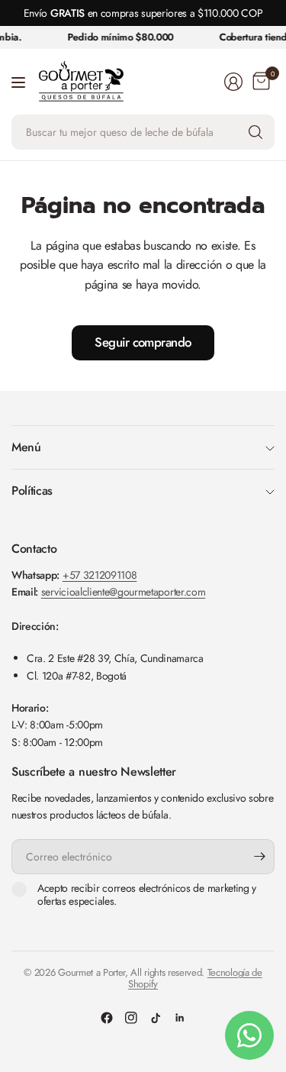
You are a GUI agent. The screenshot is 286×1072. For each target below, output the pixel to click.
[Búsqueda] (255, 132)
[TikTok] (155, 1018)
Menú (26, 447)
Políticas (32, 490)
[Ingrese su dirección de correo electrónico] (259, 856)
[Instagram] (131, 1018)
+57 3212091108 (100, 575)
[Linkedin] (180, 1018)
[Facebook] (107, 1018)
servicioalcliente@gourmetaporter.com (123, 591)
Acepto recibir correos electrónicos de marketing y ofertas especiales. (146, 895)
